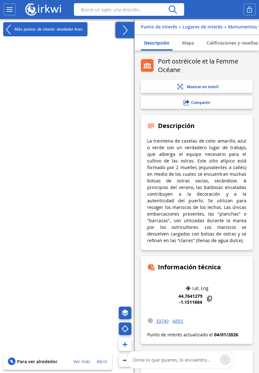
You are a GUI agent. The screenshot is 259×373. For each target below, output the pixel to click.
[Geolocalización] (125, 328)
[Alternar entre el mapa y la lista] (125, 30)
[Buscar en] (172, 9)
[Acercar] (125, 344)
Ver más (81, 361)
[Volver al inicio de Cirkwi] (43, 9)
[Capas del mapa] (125, 313)
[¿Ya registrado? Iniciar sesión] (249, 9)
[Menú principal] (9, 9)
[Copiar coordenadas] (209, 299)
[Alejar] (125, 360)
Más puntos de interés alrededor (48, 29)
